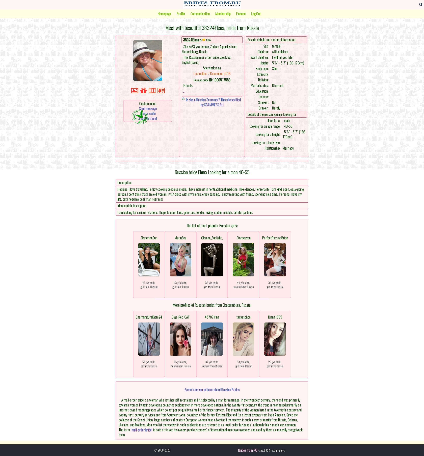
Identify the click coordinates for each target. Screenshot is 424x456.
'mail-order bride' (142, 429)
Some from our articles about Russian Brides (212, 389)
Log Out (256, 13)
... (183, 90)
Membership (223, 13)
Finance (241, 13)
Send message (148, 108)
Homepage (164, 13)
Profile (181, 13)
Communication (200, 13)
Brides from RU (247, 450)
